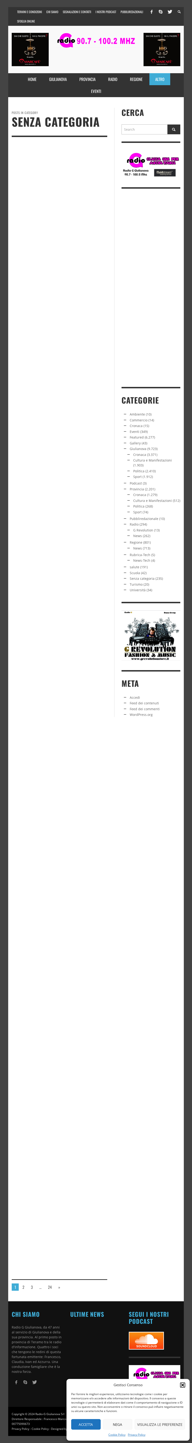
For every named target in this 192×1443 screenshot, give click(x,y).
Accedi (135, 697)
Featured (137, 437)
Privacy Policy (136, 1435)
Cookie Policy (117, 1435)
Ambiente (137, 414)
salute (134, 567)
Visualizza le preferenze (159, 1424)
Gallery (135, 443)
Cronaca (136, 426)
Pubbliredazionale (144, 518)
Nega (117, 1424)
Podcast (136, 483)
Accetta (86, 1424)
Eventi (134, 431)
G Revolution (143, 530)
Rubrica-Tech (140, 555)
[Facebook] (151, 11)
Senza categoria (142, 578)
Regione (136, 542)
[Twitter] (169, 11)
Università (138, 590)
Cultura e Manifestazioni (152, 460)
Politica (138, 471)
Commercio (139, 420)
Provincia (137, 489)
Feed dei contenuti (144, 703)
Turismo (136, 584)
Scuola (135, 573)
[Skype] (160, 11)
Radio (134, 524)
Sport (137, 476)
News (137, 536)
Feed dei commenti (145, 709)
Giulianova (138, 449)
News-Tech (141, 560)
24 (50, 1287)
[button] (182, 1385)
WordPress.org (141, 714)
